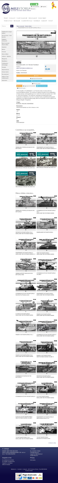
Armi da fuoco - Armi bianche (7, 36)
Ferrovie (4, 51)
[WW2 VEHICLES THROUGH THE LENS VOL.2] (26, 159)
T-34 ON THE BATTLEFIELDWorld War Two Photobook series (43, 438)
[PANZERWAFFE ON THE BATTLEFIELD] (47, 285)
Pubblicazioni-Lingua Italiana (7, 32)
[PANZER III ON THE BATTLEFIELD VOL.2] (26, 347)
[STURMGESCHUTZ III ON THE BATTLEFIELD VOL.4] (47, 202)
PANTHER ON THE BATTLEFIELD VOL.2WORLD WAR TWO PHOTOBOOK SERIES (24, 233)
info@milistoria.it (34, 455)
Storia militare (5, 54)
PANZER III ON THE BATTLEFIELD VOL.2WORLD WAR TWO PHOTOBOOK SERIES (24, 355)
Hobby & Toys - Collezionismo (5, 77)
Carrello (34, 4)
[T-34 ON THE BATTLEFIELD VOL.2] (26, 429)
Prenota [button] (36, 75)
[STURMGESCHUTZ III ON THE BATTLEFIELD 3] (47, 326)
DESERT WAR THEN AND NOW (10, 451)
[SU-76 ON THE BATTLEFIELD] (47, 388)
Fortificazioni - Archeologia (5, 64)
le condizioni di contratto (8, 460)
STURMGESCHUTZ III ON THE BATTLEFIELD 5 (25, 396)
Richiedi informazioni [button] (36, 81)
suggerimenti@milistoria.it (36, 454)
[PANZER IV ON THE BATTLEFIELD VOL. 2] (26, 326)
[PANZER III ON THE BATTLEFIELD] (47, 306)
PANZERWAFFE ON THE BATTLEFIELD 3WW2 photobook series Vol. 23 (45, 417)
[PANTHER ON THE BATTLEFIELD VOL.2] (26, 224)
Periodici (4, 67)
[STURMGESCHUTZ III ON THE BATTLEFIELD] (26, 285)
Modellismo (4, 61)
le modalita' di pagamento (8, 461)
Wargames (4, 58)
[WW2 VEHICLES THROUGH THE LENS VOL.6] (26, 178)
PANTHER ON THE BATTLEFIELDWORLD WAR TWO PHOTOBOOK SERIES (45, 376)
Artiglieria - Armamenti (4, 40)
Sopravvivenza (5, 69)
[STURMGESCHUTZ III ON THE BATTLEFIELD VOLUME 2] (47, 265)
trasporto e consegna (7, 463)
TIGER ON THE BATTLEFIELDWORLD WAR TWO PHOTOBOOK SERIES (45, 253)
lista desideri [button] (36, 78)
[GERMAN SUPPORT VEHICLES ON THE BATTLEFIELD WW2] (26, 265)
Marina (3, 49)
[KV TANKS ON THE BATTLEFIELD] (26, 306)
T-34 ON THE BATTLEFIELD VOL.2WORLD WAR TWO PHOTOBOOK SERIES (24, 438)
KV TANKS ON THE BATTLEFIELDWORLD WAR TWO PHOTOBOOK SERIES (24, 314)
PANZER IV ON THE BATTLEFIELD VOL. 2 (24, 334)
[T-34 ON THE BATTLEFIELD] (47, 429)
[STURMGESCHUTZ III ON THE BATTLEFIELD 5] (26, 388)
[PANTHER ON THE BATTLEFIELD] (47, 367)
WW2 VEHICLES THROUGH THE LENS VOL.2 (25, 167)
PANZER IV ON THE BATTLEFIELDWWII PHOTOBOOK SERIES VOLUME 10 (45, 356)
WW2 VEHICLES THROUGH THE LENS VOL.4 (46, 167)
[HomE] (14, 8)
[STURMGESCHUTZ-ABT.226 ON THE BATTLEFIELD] (26, 367)
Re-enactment (5, 74)
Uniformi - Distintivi (6, 56)
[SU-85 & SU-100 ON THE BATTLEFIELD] (26, 408)
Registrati (44, 6)
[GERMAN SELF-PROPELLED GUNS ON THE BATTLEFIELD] (26, 139)
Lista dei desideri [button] (35, 6)
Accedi (33, 8)
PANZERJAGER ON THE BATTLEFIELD (45, 232)
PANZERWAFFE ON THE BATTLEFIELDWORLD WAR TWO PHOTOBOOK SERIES (45, 294)
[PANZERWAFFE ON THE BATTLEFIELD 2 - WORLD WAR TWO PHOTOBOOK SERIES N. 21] (47, 139)
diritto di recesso (6, 464)
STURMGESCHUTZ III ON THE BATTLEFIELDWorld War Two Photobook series (25, 294)
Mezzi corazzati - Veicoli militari (24, 26)
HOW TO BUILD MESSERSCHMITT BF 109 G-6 (13, 452)
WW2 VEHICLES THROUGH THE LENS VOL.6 (25, 186)
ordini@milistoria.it (34, 452)
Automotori (4, 80)
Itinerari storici (5, 72)
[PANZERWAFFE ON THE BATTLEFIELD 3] (47, 408)
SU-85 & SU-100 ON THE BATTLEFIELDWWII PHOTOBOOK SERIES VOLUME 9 (24, 417)
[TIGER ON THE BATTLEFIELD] (47, 244)
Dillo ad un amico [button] (36, 83)
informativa (32, 460)
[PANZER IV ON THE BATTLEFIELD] (47, 347)
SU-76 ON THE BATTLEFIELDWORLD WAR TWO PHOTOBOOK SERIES (45, 397)
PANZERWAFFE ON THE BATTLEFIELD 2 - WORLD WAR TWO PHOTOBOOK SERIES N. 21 (46, 148)
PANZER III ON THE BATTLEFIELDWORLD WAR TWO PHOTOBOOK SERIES (45, 314)
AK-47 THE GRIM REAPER (8, 454)
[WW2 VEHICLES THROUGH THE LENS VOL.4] (47, 159)
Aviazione (4, 47)
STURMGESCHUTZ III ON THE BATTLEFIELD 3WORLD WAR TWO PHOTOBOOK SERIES (46, 335)
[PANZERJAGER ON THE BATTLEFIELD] (47, 224)
